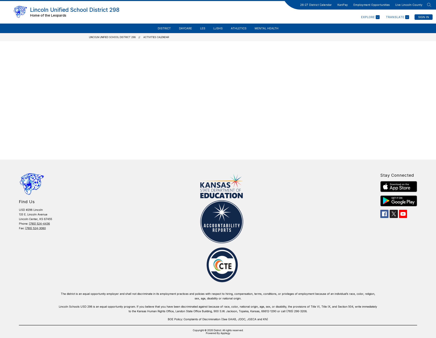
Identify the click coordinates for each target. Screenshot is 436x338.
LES (202, 28)
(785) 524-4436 (39, 223)
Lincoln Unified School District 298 (112, 37)
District (164, 28)
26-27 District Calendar (316, 4)
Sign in (423, 17)
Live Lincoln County (409, 4)
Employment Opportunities (371, 4)
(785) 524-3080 (35, 228)
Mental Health (266, 28)
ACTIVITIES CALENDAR (156, 37)
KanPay (342, 4)
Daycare (185, 28)
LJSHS (218, 28)
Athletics (238, 28)
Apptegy (225, 333)
